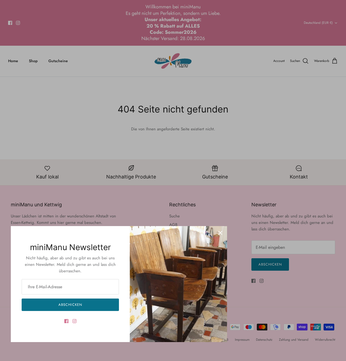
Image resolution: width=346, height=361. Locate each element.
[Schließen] (220, 233)
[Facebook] (66, 321)
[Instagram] (74, 321)
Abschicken (70, 304)
